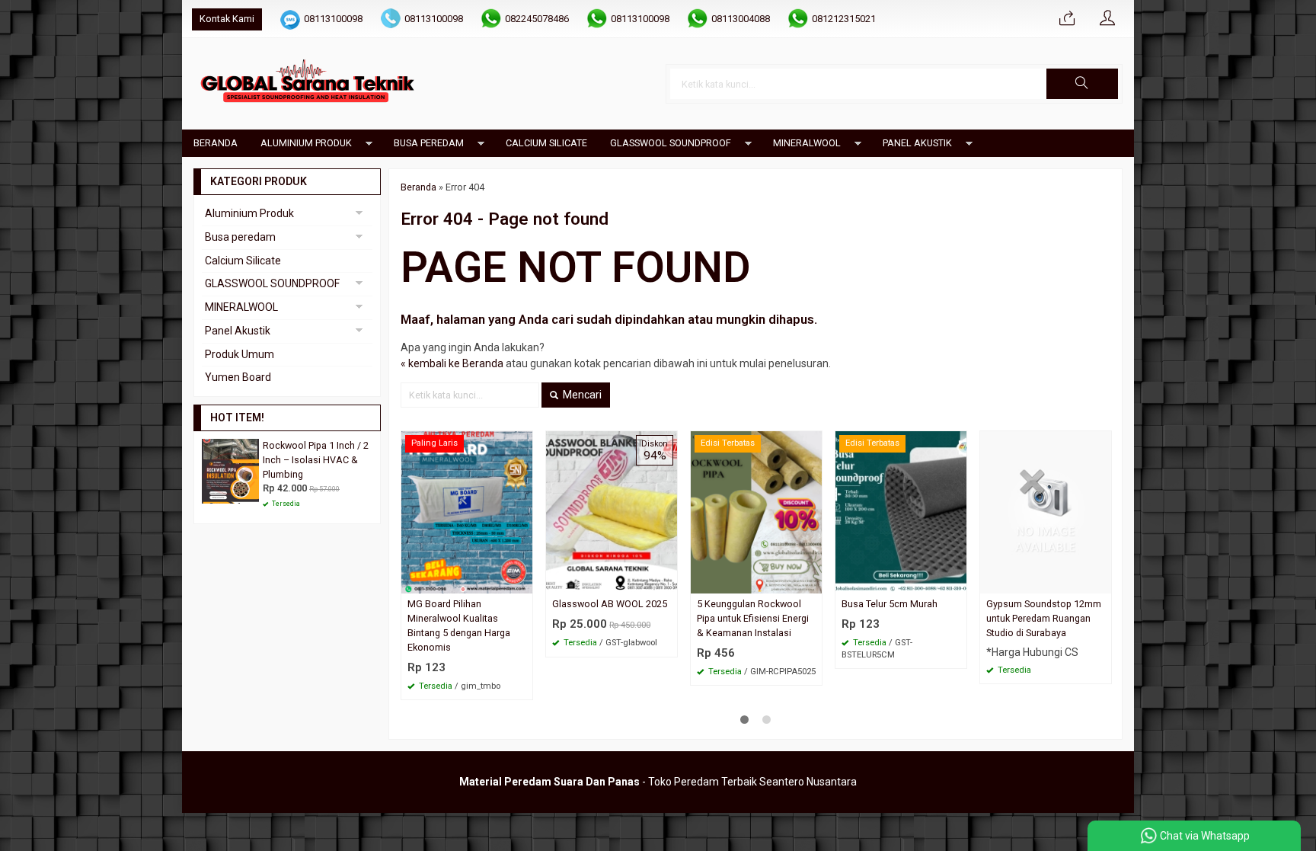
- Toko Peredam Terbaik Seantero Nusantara (658, 782)
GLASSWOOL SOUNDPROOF (670, 143)
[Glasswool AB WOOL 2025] (611, 511)
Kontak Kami (227, 18)
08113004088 (740, 18)
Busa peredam (429, 143)
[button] (1082, 84)
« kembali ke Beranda (452, 363)
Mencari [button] (581, 395)
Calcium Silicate (546, 143)
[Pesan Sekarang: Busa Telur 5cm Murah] (957, 582)
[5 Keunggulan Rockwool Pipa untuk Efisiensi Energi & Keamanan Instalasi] (756, 511)
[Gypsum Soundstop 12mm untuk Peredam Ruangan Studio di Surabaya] (1045, 511)
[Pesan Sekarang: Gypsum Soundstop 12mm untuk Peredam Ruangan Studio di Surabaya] (1102, 582)
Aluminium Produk (306, 143)
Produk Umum (239, 354)
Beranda (215, 143)
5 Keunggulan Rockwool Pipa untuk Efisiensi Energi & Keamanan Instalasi (753, 618)
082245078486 (537, 18)
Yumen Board (238, 377)
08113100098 (333, 18)
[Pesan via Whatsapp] (1067, 19)
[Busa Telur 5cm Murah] (900, 511)
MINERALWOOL (807, 143)
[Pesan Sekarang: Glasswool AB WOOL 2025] (668, 582)
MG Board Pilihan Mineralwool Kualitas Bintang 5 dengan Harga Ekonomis (458, 625)
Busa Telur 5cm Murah (889, 603)
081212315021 (844, 18)
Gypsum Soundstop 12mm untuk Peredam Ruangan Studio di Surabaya (1043, 618)
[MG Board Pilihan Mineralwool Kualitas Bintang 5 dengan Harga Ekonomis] (466, 511)
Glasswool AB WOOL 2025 (609, 603)
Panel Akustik (917, 143)
